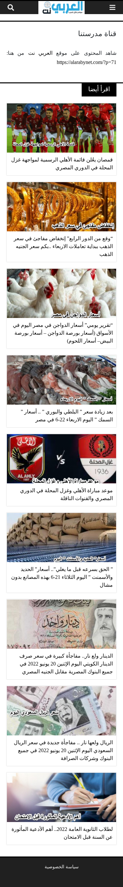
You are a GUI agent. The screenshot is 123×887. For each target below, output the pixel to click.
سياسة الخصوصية (62, 866)
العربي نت (40, 53)
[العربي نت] (61, 7)
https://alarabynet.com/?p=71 (86, 62)
